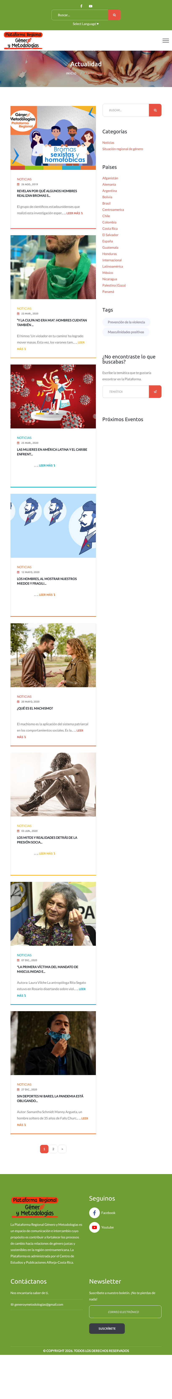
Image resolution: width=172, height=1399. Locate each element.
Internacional (112, 260)
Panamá (108, 291)
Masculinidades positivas (126, 332)
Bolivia (107, 197)
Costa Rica (110, 228)
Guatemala (110, 247)
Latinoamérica (112, 266)
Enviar (155, 391)
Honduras (109, 254)
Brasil (106, 203)
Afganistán (110, 178)
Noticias (108, 142)
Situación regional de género (122, 149)
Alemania (109, 184)
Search (114, 15)
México (107, 273)
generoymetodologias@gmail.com (38, 1304)
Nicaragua (109, 279)
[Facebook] (81, 6)
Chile (106, 216)
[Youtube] (90, 6)
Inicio (71, 73)
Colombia (109, 222)
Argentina (109, 191)
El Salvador (110, 235)
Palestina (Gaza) (114, 285)
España (107, 241)
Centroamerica (113, 209)
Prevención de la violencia (126, 322)
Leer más (73, 213)
